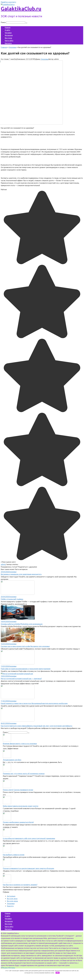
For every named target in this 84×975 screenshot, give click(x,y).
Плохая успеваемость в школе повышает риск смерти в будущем (28, 868)
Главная (7, 27)
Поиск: (3, 22)
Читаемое (8, 33)
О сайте (7, 30)
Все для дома (12, 901)
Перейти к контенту (8, 2)
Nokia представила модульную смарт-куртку (20, 806)
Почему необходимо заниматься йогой (18, 822)
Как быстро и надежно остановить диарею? (20, 885)
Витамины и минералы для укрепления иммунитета (21, 574)
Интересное (9, 35)
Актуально (11, 896)
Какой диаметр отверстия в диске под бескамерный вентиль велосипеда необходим (34, 703)
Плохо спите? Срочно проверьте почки (18, 790)
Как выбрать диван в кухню (13, 855)
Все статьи (8, 38)
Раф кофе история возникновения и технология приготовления (25, 669)
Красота (10, 906)
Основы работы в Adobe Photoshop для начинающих (22, 624)
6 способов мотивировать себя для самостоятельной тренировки (29, 838)
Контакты (8, 43)
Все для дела (12, 899)
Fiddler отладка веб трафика (12, 599)
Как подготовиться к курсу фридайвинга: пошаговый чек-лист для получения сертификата (36, 726)
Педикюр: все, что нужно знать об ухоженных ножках (24, 773)
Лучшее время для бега (12, 760)
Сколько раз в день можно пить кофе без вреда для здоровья (25, 646)
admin (3, 564)
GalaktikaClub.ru (21, 8)
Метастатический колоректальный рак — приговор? (21, 679)
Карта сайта (9, 40)
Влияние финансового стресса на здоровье (20, 743)
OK (57, 972)
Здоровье (44, 59)
